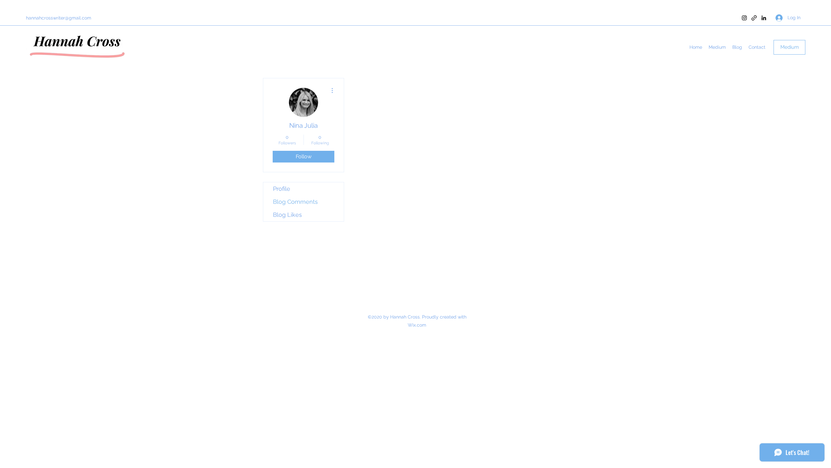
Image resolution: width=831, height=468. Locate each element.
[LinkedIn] (764, 18)
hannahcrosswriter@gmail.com (58, 17)
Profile (281, 188)
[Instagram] (744, 18)
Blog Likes (287, 214)
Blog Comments (295, 201)
